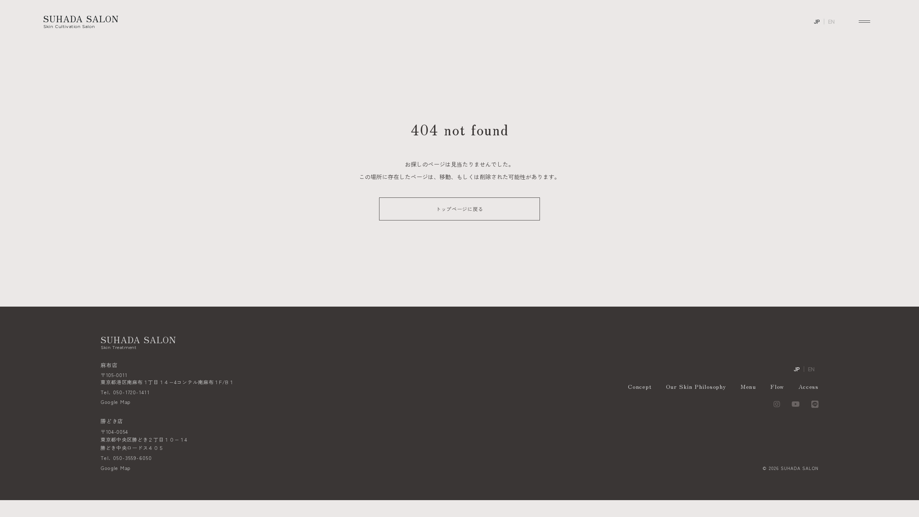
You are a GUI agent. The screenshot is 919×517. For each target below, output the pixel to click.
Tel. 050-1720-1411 (125, 392)
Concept (640, 386)
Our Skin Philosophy (696, 386)
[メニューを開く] (864, 21)
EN (831, 22)
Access (808, 386)
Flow (777, 386)
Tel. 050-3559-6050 (126, 458)
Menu (748, 386)
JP (817, 22)
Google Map (116, 402)
